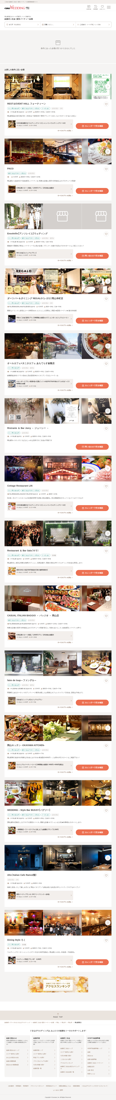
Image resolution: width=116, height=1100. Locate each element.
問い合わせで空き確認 (94, 256)
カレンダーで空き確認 (94, 126)
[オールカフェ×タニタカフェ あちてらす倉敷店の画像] (58, 346)
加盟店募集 (76, 1086)
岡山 (57, 1022)
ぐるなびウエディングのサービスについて (95, 1086)
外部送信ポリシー (51, 1086)
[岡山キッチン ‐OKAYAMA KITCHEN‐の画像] (58, 728)
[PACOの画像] (58, 151)
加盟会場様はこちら (65, 1086)
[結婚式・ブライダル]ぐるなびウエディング (17, 1022)
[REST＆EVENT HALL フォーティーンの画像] (58, 86)
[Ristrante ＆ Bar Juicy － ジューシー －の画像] (58, 411)
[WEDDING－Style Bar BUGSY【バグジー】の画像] (58, 793)
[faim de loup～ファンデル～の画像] (58, 663)
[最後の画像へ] (108, 86)
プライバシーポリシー (37, 1086)
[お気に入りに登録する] (106, 104)
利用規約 (18, 1086)
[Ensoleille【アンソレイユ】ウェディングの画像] (58, 216)
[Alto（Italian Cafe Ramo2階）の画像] (58, 858)
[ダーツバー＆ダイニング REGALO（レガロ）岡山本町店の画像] (58, 281)
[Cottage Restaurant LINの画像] (58, 468)
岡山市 (64, 1022)
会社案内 (11, 1086)
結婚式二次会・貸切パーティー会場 (43, 1022)
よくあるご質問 (58, 1090)
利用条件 (26, 1086)
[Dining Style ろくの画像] (58, 923)
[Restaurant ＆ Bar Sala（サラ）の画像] (58, 533)
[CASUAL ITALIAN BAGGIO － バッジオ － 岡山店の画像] (58, 598)
